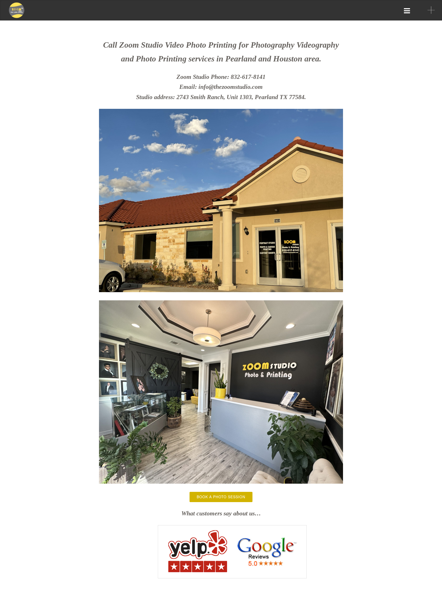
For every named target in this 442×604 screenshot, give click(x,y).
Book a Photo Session (221, 496)
